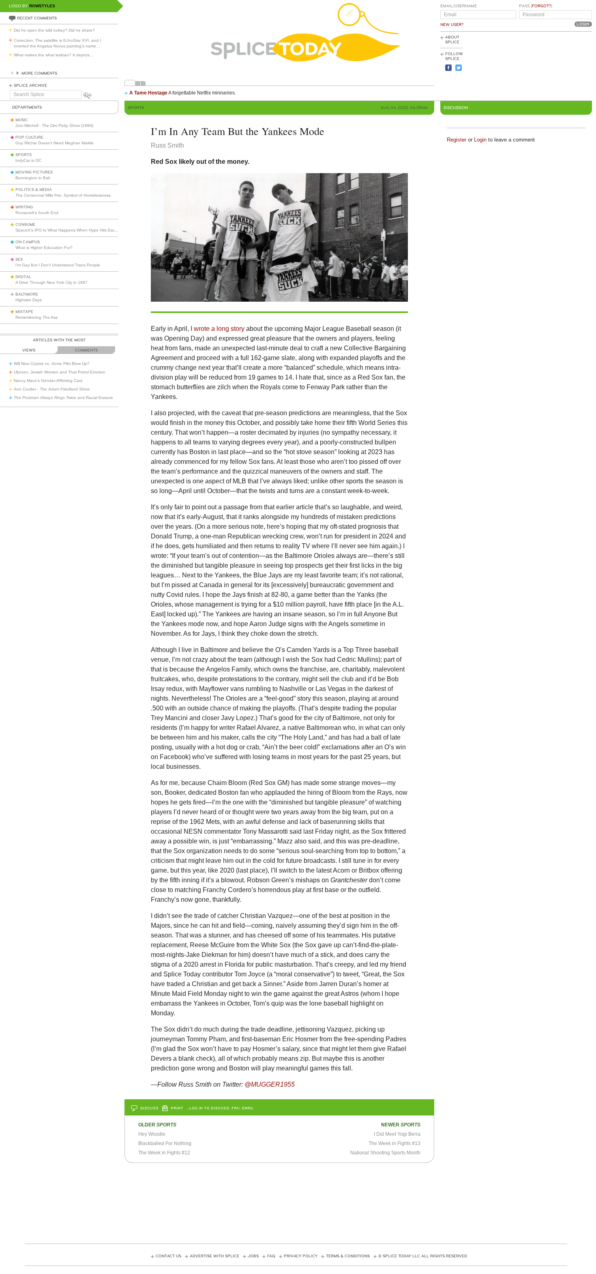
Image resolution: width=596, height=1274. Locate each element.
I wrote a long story (217, 328)
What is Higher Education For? (44, 247)
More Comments (39, 73)
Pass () (535, 6)
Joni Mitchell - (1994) (54, 125)
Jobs (253, 1256)
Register (456, 140)
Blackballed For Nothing (164, 1143)
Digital (23, 277)
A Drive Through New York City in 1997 (51, 282)
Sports (23, 154)
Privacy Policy (300, 1256)
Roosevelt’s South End (36, 212)
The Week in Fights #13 (394, 1143)
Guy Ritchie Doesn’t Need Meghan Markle (54, 143)
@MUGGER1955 (269, 1084)
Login (480, 140)
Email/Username (458, 6)
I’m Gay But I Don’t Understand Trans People (57, 265)
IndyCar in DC (28, 160)
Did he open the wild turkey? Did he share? (54, 30)
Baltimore (26, 294)
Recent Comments (37, 18)
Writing (24, 207)
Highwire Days (28, 300)
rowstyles (42, 6)
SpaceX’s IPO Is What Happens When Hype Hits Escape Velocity (76, 230)
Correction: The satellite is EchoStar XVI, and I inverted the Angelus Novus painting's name (57, 43)
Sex (19, 259)
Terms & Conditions (348, 1256)
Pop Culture (29, 137)
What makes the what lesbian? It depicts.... (54, 55)
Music (21, 120)
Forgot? (541, 6)
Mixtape (24, 311)
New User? (451, 24)
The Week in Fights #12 (164, 1153)
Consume (25, 224)
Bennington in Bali (32, 178)
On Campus (27, 242)
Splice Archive (30, 85)
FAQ (271, 1256)
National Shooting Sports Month (385, 1153)
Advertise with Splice (214, 1256)
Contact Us (168, 1256)
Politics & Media (33, 189)
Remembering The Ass (36, 317)
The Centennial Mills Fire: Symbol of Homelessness (63, 195)
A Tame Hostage (148, 93)
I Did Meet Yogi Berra (397, 1134)
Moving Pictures (34, 172)
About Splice (452, 40)
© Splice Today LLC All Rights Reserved (422, 1256)
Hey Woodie (151, 1134)
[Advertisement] (555, 65)
